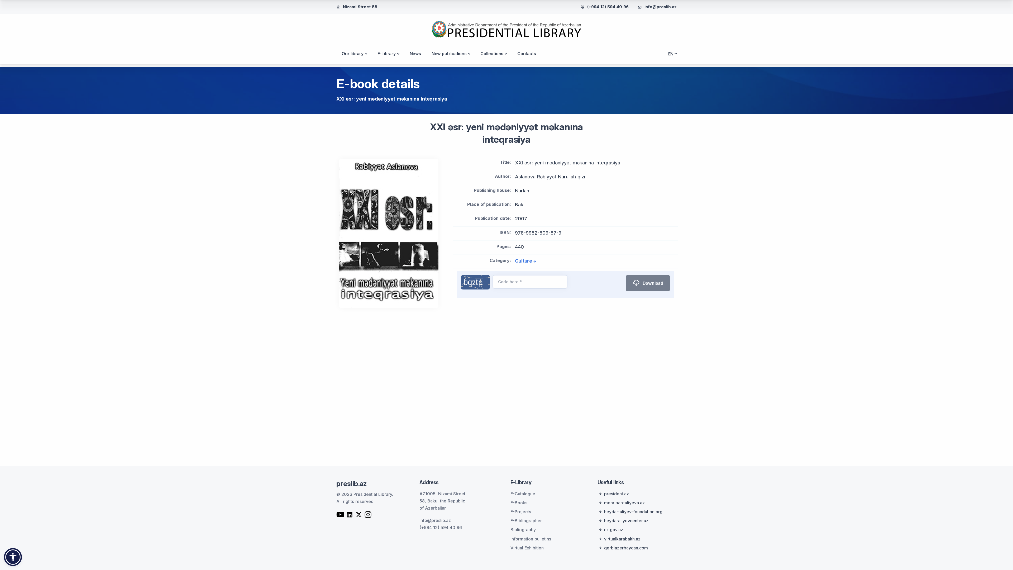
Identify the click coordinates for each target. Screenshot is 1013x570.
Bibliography (523, 529)
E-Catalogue (522, 493)
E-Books (518, 502)
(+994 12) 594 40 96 (608, 6)
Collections (491, 53)
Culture (523, 261)
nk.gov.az (613, 529)
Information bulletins (530, 539)
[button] (13, 557)
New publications (449, 53)
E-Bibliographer (526, 520)
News (415, 53)
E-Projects (520, 511)
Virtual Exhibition (527, 547)
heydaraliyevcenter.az (626, 520)
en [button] (671, 53)
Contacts (526, 53)
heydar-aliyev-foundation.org (633, 511)
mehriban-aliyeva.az (624, 502)
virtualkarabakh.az (622, 539)
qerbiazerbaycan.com (626, 547)
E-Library (387, 53)
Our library (353, 53)
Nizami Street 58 (360, 6)
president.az (616, 493)
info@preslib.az (660, 6)
